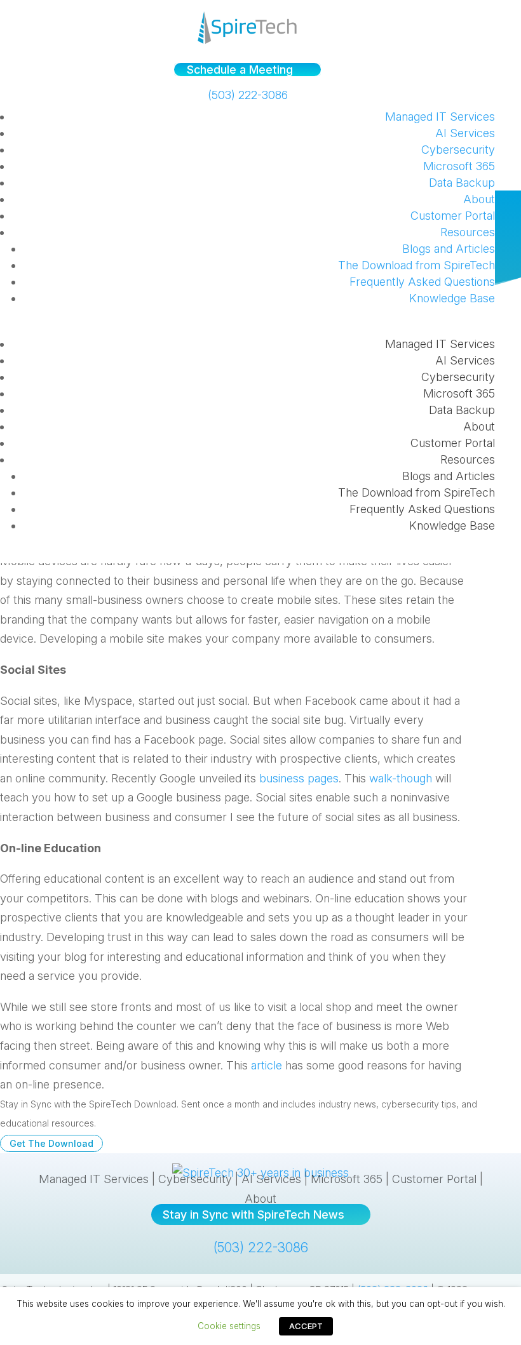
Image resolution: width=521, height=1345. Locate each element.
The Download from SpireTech (416, 265)
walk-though (400, 778)
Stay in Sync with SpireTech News (253, 1214)
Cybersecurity (458, 149)
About (479, 199)
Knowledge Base (452, 298)
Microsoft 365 (459, 166)
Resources (467, 232)
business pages (299, 778)
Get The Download (51, 1143)
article (266, 1065)
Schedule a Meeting (240, 69)
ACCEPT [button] (306, 1326)
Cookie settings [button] (229, 1326)
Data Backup (462, 182)
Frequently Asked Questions (422, 281)
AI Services (465, 133)
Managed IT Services (440, 116)
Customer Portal (452, 215)
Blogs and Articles (448, 248)
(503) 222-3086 (248, 95)
